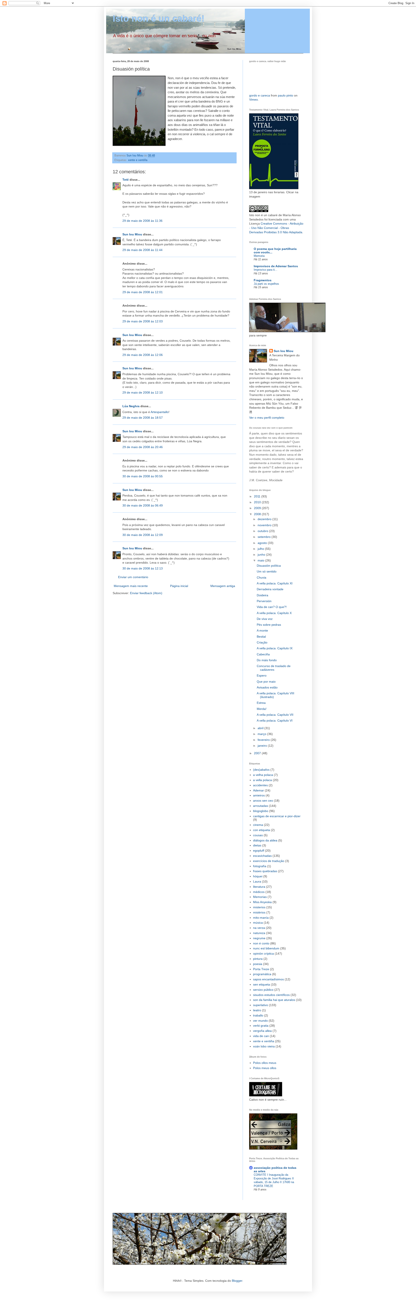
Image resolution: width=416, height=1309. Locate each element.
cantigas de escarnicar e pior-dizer (277, 816)
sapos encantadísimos (268, 979)
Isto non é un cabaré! (159, 18)
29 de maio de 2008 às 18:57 (142, 417)
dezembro (265, 519)
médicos (259, 892)
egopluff (258, 850)
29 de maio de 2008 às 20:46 (142, 447)
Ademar (258, 790)
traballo (258, 1015)
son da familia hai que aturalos (274, 1000)
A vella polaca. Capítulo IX (274, 648)
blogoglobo (260, 811)
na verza (259, 927)
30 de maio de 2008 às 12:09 (142, 535)
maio (261, 560)
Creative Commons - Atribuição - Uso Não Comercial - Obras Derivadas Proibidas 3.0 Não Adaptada (276, 228)
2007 (258, 753)
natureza (259, 933)
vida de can (261, 1036)
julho (261, 548)
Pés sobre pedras (269, 624)
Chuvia (261, 577)
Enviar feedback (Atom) (146, 593)
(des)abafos (261, 769)
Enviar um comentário (133, 577)
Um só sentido (266, 571)
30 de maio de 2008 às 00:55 (142, 476)
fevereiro (264, 739)
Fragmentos (262, 280)
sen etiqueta (261, 984)
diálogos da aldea (265, 840)
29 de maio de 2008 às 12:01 (142, 292)
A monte (262, 630)
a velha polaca (263, 775)
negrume (259, 938)
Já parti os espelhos (266, 283)
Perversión (264, 601)
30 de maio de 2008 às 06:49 (142, 505)
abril (261, 728)
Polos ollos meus (264, 1063)
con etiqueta (261, 830)
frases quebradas (265, 871)
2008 (258, 514)
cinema (258, 825)
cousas (258, 835)
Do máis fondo (267, 660)
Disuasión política (269, 565)
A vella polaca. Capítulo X (274, 613)
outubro (263, 531)
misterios (259, 907)
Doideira (262, 595)
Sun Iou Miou (132, 234)
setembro (264, 537)
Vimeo (253, 99)
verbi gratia (260, 1025)
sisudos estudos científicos (271, 995)
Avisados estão (267, 687)
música (258, 922)
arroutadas (260, 805)
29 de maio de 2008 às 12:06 (142, 355)
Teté (125, 179)
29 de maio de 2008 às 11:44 (142, 250)
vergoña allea (262, 1030)
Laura (257, 881)
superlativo (260, 1005)
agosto (263, 543)
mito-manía (261, 917)
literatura (259, 886)
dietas (257, 845)
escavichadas (262, 855)
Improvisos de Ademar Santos (276, 266)
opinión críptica (263, 953)
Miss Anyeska (262, 902)
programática (262, 974)
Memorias (260, 897)
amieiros (259, 795)
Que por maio (266, 681)
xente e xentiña (137, 160)
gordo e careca (259, 95)
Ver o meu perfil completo (266, 417)
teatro (257, 1010)
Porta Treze (261, 969)
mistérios (259, 912)
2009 (258, 508)
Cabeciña (263, 654)
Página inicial (179, 586)
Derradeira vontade (270, 589)
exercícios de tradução (268, 861)
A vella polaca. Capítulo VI (274, 720)
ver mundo (260, 1020)
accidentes (260, 785)
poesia (257, 964)
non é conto (261, 943)
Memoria (259, 255)
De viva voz (265, 619)
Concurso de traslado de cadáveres (274, 667)
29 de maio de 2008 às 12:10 (142, 392)
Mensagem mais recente (131, 586)
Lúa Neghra (131, 406)
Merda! (261, 709)
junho (262, 554)
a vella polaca (262, 780)
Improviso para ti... (265, 269)
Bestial (261, 636)
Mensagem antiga (222, 586)
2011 (257, 496)
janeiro (263, 745)
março (262, 734)
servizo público (263, 989)
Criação (262, 642)
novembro (265, 525)
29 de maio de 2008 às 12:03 (142, 321)
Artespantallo (160, 412)
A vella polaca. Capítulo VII (275, 714)
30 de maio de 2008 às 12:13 (142, 568)
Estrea (261, 702)
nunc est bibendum (266, 948)
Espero (261, 675)
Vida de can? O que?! (272, 607)
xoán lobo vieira (264, 1046)
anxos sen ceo (263, 800)
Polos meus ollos (264, 1068)
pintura (258, 958)
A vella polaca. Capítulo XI (274, 583)
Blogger (237, 1280)
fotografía (259, 866)
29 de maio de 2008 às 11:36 (142, 220)
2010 (258, 502)
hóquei (257, 876)
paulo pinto (285, 95)
